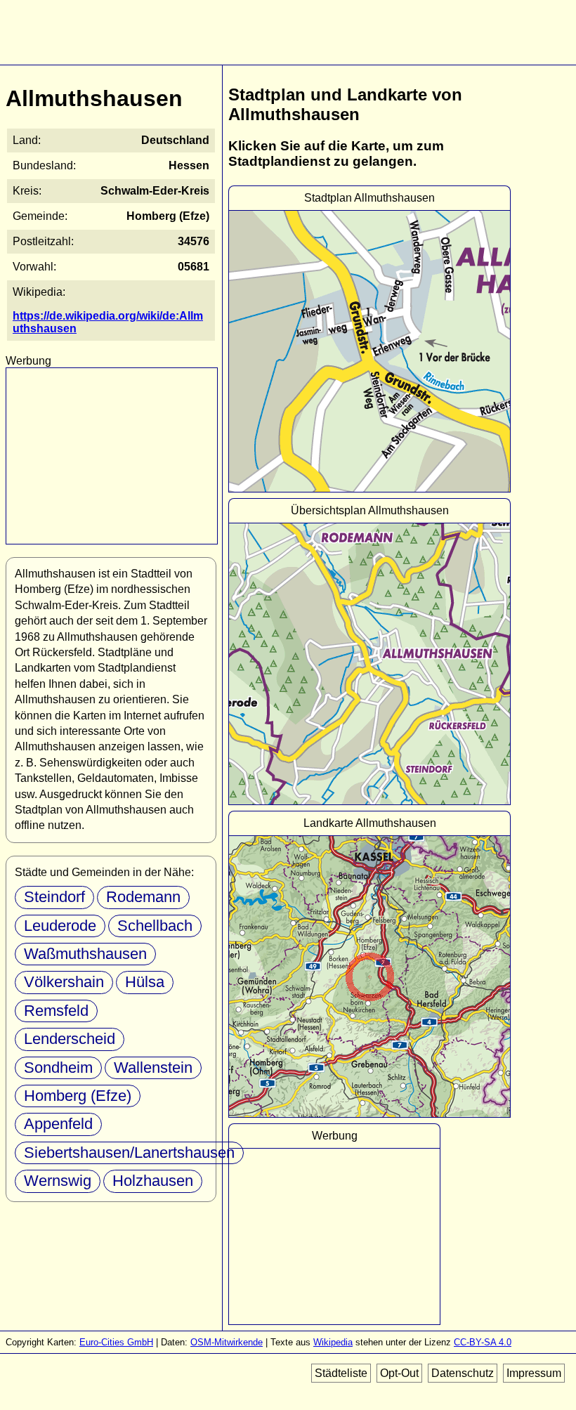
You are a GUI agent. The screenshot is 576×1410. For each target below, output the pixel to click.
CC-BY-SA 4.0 (482, 1342)
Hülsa (144, 982)
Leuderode (60, 925)
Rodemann (143, 897)
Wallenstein (153, 1067)
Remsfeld (56, 1010)
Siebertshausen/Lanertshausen (129, 1152)
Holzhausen (152, 1180)
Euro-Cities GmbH (116, 1342)
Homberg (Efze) (77, 1095)
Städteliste (341, 1373)
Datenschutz (462, 1373)
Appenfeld (58, 1123)
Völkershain (64, 982)
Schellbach (154, 925)
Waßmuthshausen (85, 953)
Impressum (533, 1373)
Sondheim (58, 1067)
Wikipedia (333, 1342)
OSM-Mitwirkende (226, 1342)
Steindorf (54, 897)
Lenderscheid (69, 1038)
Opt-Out (399, 1373)
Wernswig (57, 1180)
